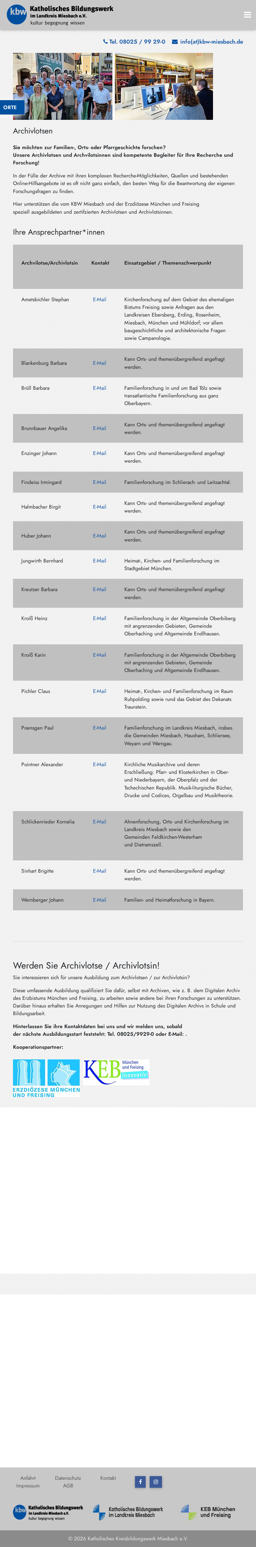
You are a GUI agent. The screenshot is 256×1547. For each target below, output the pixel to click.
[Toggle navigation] (247, 15)
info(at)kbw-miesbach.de (211, 42)
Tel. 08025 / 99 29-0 (137, 42)
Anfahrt (28, 1478)
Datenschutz (68, 1478)
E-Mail (99, 299)
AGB (68, 1485)
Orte (10, 107)
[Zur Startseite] (60, 14)
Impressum (28, 1485)
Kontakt (108, 1478)
